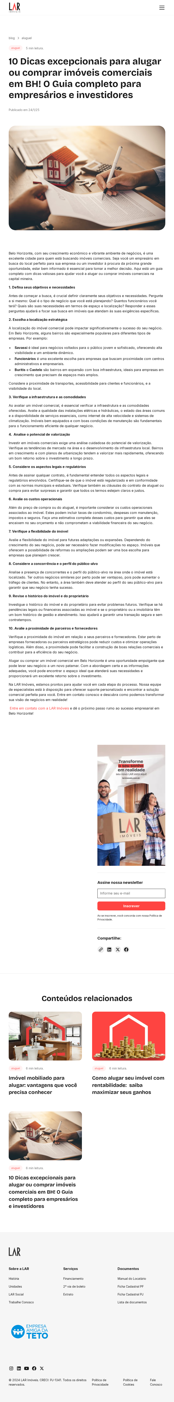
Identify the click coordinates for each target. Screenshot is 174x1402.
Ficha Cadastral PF (131, 1286)
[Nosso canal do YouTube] (26, 1368)
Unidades (15, 1286)
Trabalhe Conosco (21, 1302)
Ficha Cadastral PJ (130, 1294)
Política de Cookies (130, 1382)
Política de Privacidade (100, 1382)
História (14, 1278)
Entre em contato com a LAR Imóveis (39, 708)
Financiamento (73, 1278)
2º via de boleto (74, 1286)
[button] (161, 8)
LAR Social (16, 1294)
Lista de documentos (132, 1302)
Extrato (68, 1294)
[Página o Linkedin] (18, 1368)
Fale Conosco (156, 1382)
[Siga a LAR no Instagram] (11, 1368)
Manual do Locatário (132, 1278)
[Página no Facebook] (34, 1368)
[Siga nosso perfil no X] (41, 1368)
